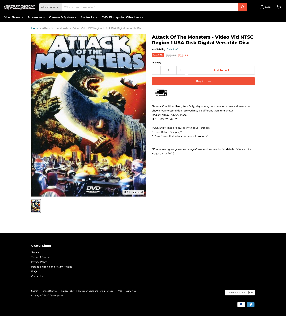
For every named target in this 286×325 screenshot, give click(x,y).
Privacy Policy (39, 262)
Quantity (156, 62)
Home (35, 28)
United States (238, 292)
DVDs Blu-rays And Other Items (121, 17)
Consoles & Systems (62, 17)
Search (35, 252)
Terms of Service (40, 257)
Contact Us (37, 276)
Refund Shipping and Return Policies (51, 266)
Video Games (12, 17)
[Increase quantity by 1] (181, 70)
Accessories (35, 17)
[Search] (242, 7)
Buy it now (203, 81)
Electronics (88, 17)
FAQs (34, 271)
